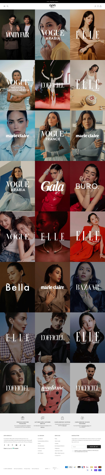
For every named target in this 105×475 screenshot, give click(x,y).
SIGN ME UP (94, 446)
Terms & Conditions (18, 468)
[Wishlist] (98, 6)
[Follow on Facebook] (4, 445)
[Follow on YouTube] (16, 445)
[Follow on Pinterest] (12, 445)
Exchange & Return (59, 445)
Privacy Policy (27, 468)
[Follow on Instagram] (8, 445)
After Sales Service (59, 453)
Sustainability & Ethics (43, 441)
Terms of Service (35, 468)
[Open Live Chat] (42, 418)
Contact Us (57, 455)
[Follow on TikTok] (20, 445)
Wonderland (41, 445)
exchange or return (85, 425)
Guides (56, 443)
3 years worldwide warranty (52, 1)
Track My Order (58, 450)
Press (39, 443)
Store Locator (41, 448)
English (54, 468)
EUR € (46, 468)
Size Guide (57, 441)
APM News (40, 453)
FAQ (56, 438)
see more (64, 425)
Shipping (57, 448)
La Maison (40, 438)
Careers (40, 450)
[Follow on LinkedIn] (24, 445)
